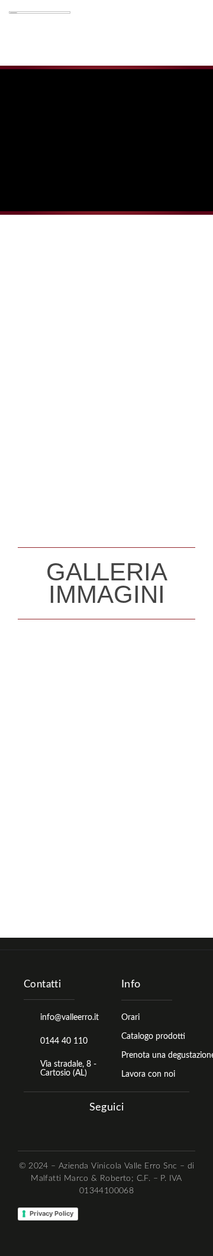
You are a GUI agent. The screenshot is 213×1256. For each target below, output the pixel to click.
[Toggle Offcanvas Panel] (193, 33)
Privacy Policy (51, 1213)
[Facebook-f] (96, 1127)
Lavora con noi (148, 1074)
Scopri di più (51, 426)
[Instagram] (115, 1127)
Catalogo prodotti (153, 1036)
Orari (130, 1017)
